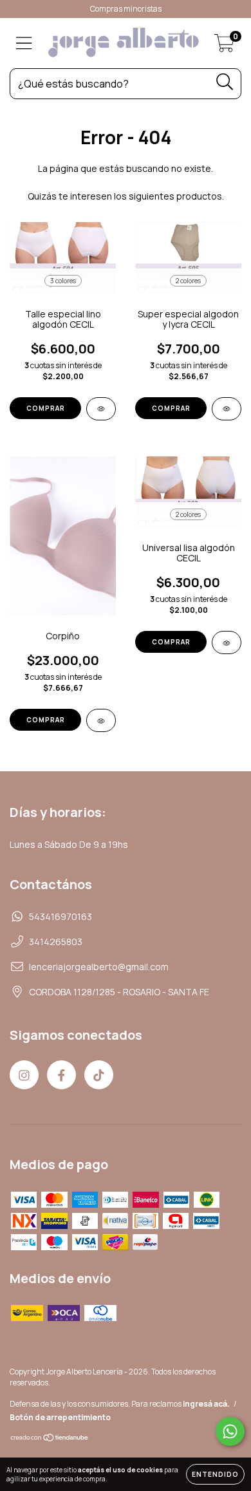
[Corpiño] (101, 720)
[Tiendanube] (50, 1439)
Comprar (45, 408)
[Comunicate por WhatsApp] (230, 1431)
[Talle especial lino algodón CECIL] (101, 408)
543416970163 (60, 916)
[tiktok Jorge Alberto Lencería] (98, 1074)
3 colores (63, 280)
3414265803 (55, 941)
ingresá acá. (206, 1403)
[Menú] (24, 43)
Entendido (215, 1474)
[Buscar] (225, 82)
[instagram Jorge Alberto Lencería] (24, 1074)
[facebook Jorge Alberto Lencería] (61, 1074)
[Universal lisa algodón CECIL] (226, 642)
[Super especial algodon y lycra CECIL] (226, 408)
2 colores (188, 280)
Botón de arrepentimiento (60, 1417)
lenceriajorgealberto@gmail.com (99, 967)
